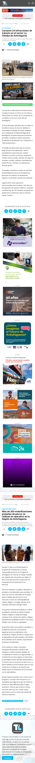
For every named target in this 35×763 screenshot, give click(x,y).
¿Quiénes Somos (18, 754)
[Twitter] (14, 44)
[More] (28, 44)
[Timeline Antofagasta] (3, 50)
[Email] (24, 211)
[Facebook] (10, 44)
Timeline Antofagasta (13, 49)
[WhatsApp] (19, 44)
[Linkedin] (23, 44)
